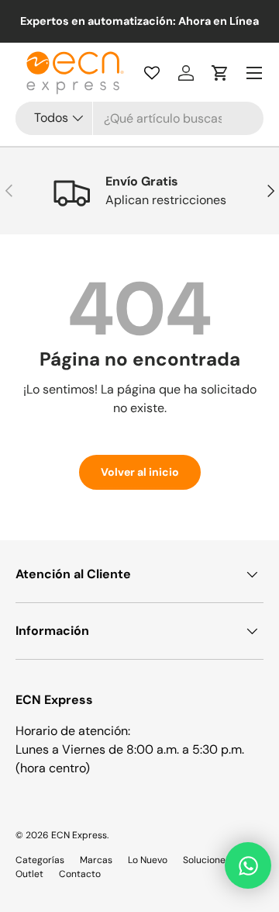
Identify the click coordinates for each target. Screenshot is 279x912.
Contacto (80, 874)
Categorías (40, 860)
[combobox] (140, 118)
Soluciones (206, 860)
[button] (220, 73)
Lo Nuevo (147, 860)
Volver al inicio (140, 472)
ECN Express (79, 835)
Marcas (96, 860)
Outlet (29, 874)
